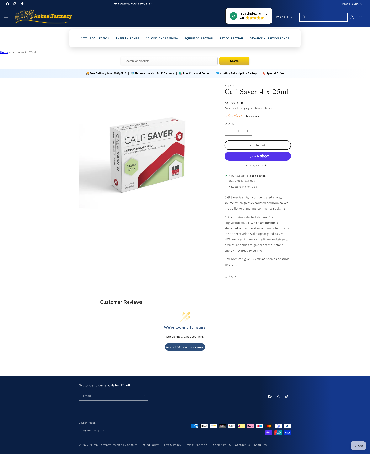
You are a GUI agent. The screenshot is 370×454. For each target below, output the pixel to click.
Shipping (244, 108)
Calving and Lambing (162, 38)
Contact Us (242, 444)
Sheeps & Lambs (127, 38)
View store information (242, 186)
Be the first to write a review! (185, 347)
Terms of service (196, 444)
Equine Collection (198, 38)
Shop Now (261, 444)
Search (234, 61)
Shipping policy (221, 444)
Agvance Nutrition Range (269, 38)
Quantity (229, 123)
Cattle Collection (95, 38)
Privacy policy (172, 444)
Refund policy (150, 444)
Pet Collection (231, 38)
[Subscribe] (144, 396)
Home (4, 52)
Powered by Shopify (124, 444)
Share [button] (232, 276)
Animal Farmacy (100, 444)
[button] (8, 17)
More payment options (258, 165)
